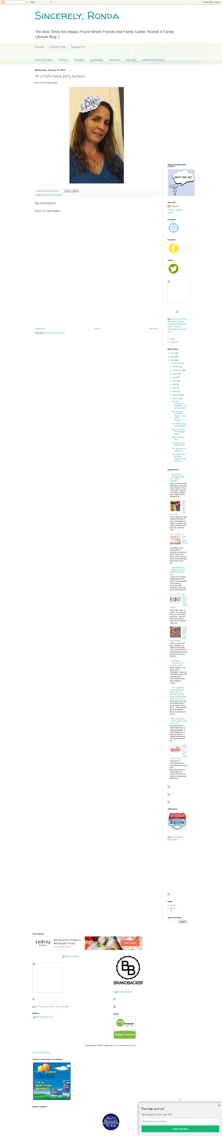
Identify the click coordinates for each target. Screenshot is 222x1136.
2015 (172, 357)
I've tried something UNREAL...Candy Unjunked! (179, 404)
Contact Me (57, 47)
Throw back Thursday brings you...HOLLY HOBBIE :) (177, 477)
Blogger (133, 1045)
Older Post (153, 329)
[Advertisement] (97, 303)
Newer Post (40, 329)
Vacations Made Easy (41, 1053)
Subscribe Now (180, 1128)
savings (131, 60)
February (176, 395)
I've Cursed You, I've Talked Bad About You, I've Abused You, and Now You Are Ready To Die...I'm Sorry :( (178, 693)
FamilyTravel (43, 60)
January (176, 398)
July (174, 377)
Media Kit (78, 47)
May (174, 384)
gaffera (116, 1045)
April (174, 388)
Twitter (172, 339)
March (175, 391)
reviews (114, 60)
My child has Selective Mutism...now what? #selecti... (178, 416)
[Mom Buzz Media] (70, 956)
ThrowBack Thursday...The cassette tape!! (176, 663)
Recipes (79, 60)
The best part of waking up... (178, 450)
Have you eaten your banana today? (178, 431)
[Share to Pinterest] (77, 191)
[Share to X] (71, 191)
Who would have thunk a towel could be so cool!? (178, 721)
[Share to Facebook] (74, 191)
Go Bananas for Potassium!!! (178, 444)
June (174, 381)
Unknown (175, 206)
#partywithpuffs (57, 195)
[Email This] (65, 191)
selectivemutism (153, 60)
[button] (180, 1108)
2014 (172, 360)
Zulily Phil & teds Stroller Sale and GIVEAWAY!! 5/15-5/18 (177, 571)
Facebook (174, 342)
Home (39, 47)
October (175, 367)
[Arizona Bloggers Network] (111, 1130)
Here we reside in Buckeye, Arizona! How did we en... (179, 457)
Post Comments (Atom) (55, 333)
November (177, 363)
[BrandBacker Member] (128, 985)
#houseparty (46, 195)
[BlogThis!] (68, 191)
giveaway (96, 60)
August (175, 374)
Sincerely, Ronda (77, 15)
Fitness (63, 60)
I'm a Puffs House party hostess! (179, 425)
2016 (172, 353)
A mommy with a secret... (184, 539)
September (177, 370)
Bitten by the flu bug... (178, 438)
